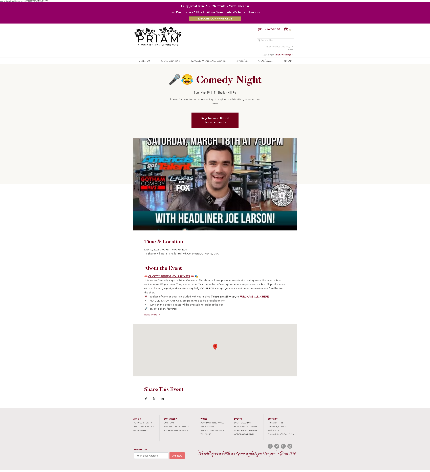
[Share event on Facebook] (145, 398)
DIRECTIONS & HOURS (143, 426)
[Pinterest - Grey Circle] (283, 446)
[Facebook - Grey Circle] (270, 446)
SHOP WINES (207, 430)
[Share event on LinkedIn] (162, 398)
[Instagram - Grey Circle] (289, 446)
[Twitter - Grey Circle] (276, 446)
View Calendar (239, 6)
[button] (288, 29)
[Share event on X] (154, 398)
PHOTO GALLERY (141, 430)
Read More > (152, 314)
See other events (215, 122)
